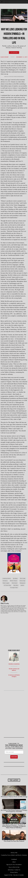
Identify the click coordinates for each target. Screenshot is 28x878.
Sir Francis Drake (7, 585)
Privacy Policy (14, 872)
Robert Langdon (6, 583)
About (14, 862)
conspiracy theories (7, 578)
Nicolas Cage (22, 580)
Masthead (14, 859)
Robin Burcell (14, 583)
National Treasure (13, 580)
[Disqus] (14, 631)
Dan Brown (15, 578)
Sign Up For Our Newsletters (14, 864)
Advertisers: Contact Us (14, 870)
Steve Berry (16, 585)
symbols (22, 585)
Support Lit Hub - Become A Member (14, 875)
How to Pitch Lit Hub (14, 867)
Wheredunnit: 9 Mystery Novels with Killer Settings (14, 797)
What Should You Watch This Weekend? (14, 841)
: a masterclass (14, 664)
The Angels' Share (14, 587)
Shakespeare (22, 583)
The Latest (14, 780)
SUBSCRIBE (14, 756)
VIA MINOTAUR (14, 52)
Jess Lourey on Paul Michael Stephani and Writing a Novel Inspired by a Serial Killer (14, 811)
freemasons (5, 580)
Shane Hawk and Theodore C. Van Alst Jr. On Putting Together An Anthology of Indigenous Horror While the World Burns (14, 826)
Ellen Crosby (5, 57)
